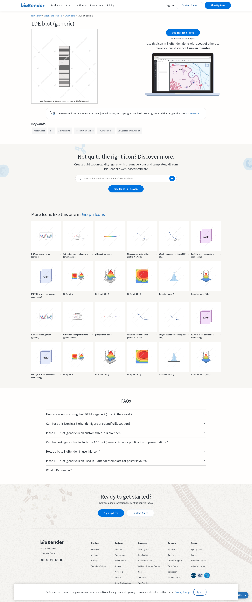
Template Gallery (98, 566)
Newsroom (172, 571)
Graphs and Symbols (53, 15)
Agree (200, 592)
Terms (52, 553)
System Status (174, 577)
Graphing (118, 566)
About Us (172, 549)
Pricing (110, 5)
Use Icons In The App (126, 189)
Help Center (143, 555)
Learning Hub (143, 549)
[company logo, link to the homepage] (33, 5)
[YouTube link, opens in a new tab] (61, 560)
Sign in (170, 5)
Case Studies (143, 583)
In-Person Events (145, 560)
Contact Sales (189, 5)
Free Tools (142, 577)
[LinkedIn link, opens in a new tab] (42, 560)
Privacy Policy (182, 592)
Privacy (44, 553)
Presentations (120, 560)
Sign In (194, 555)
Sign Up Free (218, 5)
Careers (171, 555)
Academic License (198, 560)
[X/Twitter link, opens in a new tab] (47, 560)
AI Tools (94, 555)
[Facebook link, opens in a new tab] (56, 560)
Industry (118, 549)
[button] (56, 5)
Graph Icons (70, 15)
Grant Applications (122, 583)
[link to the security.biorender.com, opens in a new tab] (194, 575)
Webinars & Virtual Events (149, 566)
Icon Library (80, 5)
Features (95, 549)
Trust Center (173, 566)
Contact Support (175, 560)
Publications (119, 555)
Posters (117, 577)
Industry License (198, 566)
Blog (139, 571)
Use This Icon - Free (183, 32)
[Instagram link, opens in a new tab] (51, 560)
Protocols (118, 571)
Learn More (192, 113)
